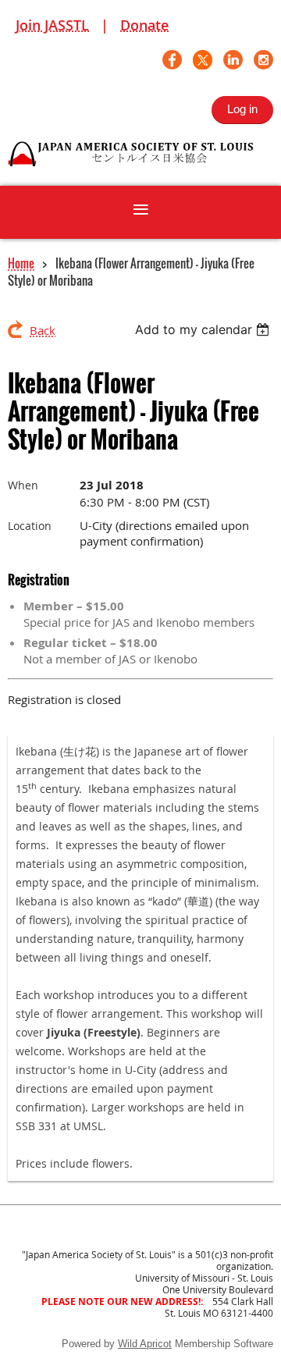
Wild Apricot (145, 1344)
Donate (144, 25)
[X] (202, 59)
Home (21, 263)
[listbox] (204, 329)
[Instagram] (263, 59)
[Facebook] (172, 59)
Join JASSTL (52, 25)
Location (30, 525)
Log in (242, 109)
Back (42, 330)
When (23, 485)
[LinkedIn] (233, 59)
